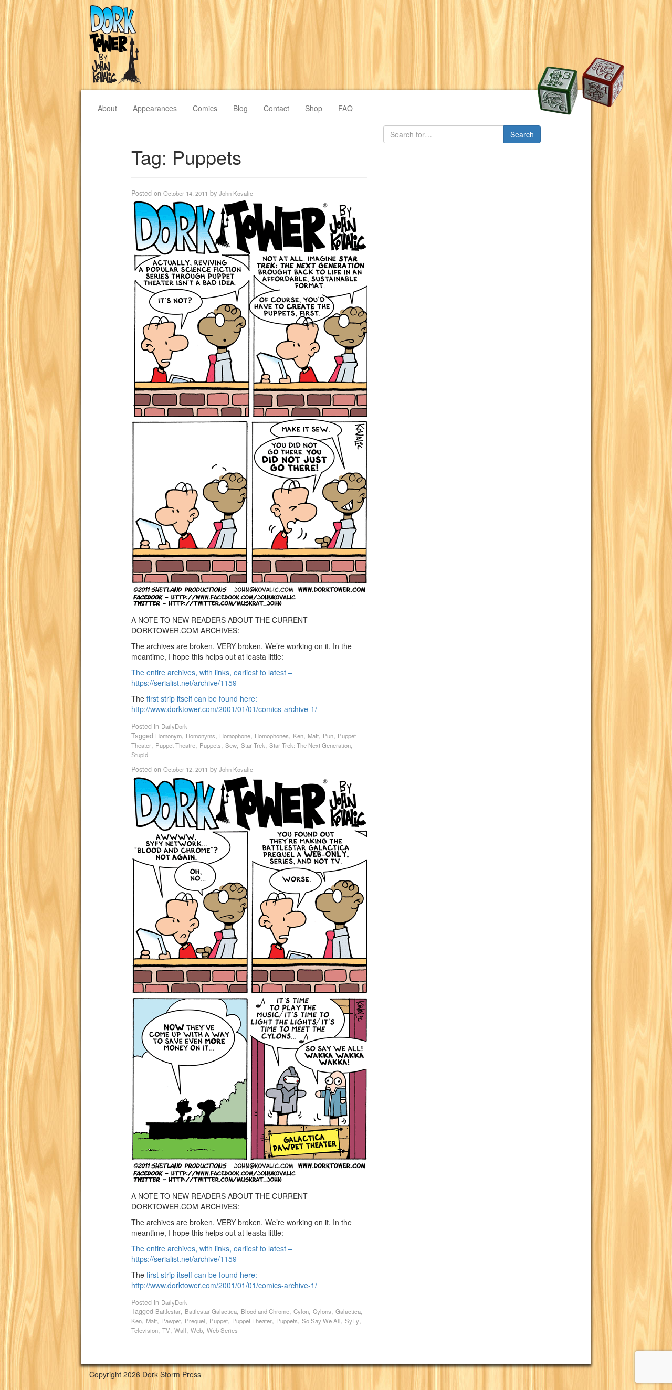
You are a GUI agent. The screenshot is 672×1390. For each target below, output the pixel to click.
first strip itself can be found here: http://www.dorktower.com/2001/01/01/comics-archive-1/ (224, 703)
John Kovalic (236, 193)
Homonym (168, 735)
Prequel (195, 1321)
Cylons (322, 1311)
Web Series (222, 1330)
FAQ (345, 108)
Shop (313, 108)
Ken (298, 735)
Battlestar (168, 1311)
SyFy (352, 1321)
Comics (205, 108)
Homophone (234, 735)
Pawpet (171, 1321)
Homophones (272, 735)
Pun (328, 735)
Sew (231, 745)
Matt (313, 735)
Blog (240, 108)
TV (166, 1330)
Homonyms (200, 735)
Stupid (139, 754)
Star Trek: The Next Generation (310, 745)
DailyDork (174, 726)
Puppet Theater (252, 1321)
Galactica (348, 1311)
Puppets (210, 745)
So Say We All (321, 1321)
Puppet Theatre (175, 745)
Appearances (155, 108)
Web (197, 1330)
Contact (276, 108)
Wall (180, 1330)
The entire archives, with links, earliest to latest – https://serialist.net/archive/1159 (211, 677)
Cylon (301, 1311)
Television (144, 1330)
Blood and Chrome (265, 1311)
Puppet (218, 1321)
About (107, 108)
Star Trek (253, 745)
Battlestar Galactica (211, 1311)
